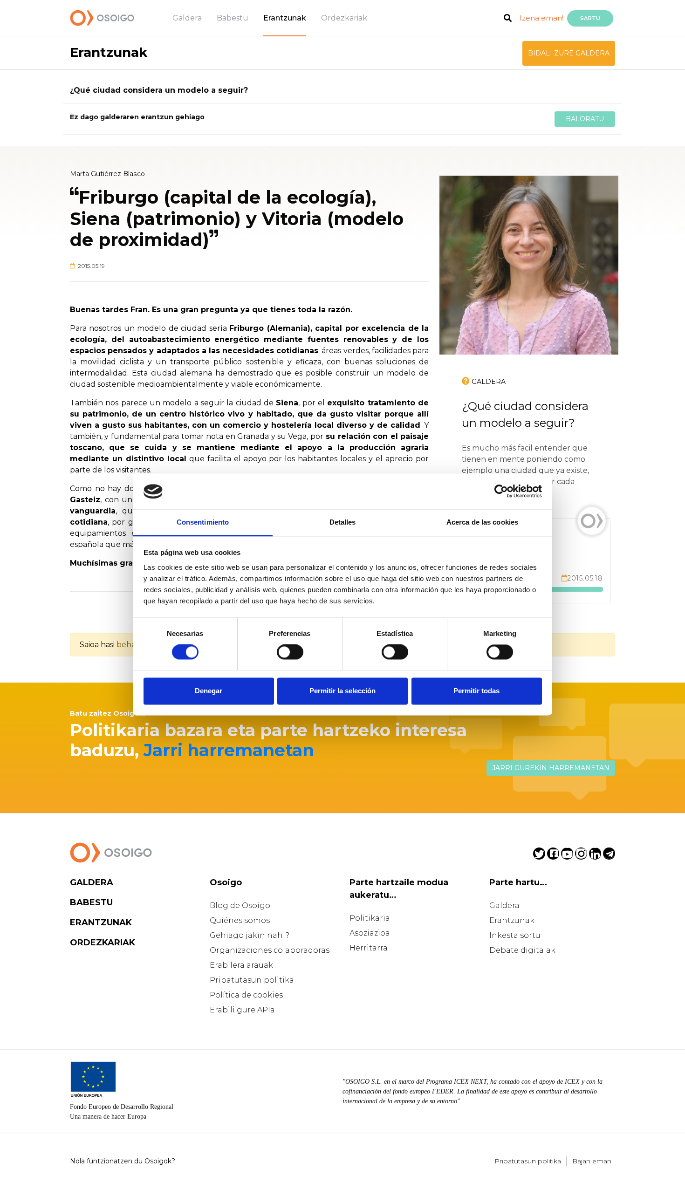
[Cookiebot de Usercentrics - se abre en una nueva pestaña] (501, 492)
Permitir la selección (342, 691)
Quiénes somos (240, 920)
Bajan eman (591, 1161)
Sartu (590, 18)
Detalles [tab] (342, 522)
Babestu (232, 18)
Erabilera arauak (241, 965)
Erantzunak (284, 18)
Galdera (187, 18)
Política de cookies (246, 995)
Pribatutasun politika (252, 980)
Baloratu (585, 119)
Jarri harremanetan (229, 750)
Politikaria (369, 918)
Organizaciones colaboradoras (269, 950)
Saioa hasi (97, 644)
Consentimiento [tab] (203, 522)
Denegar (208, 691)
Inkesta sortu (515, 935)
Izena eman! (541, 18)
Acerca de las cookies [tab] (482, 522)
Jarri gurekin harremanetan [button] (551, 768)
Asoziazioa (369, 933)
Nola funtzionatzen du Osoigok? (122, 1161)
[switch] (290, 652)
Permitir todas (476, 691)
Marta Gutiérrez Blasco (107, 174)
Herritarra (368, 947)
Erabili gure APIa (242, 1009)
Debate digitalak (522, 950)
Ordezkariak (344, 18)
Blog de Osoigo (240, 905)
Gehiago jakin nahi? (249, 935)
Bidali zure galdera (569, 53)
